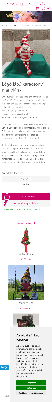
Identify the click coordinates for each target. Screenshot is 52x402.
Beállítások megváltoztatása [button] (31, 393)
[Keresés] (43, 8)
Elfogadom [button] (31, 383)
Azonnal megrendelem (26, 203)
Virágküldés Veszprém (26, 4)
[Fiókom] (48, 8)
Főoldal (4, 25)
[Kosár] (37, 8)
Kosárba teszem (26, 196)
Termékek (14, 25)
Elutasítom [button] (31, 388)
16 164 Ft (26, 179)
